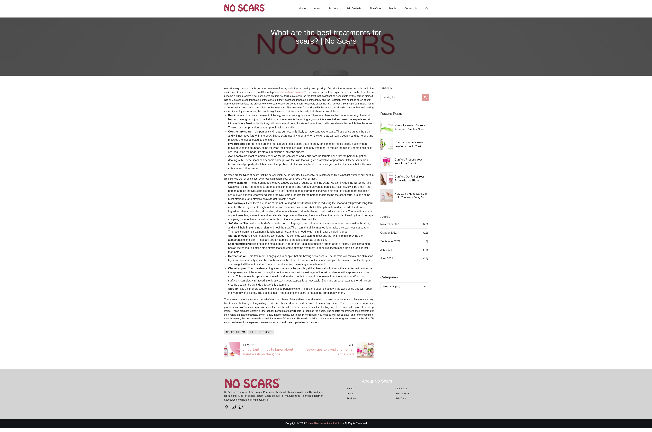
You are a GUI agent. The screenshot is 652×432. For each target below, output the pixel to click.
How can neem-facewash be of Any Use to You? (410, 144)
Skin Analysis (353, 8)
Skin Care (375, 8)
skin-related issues (261, 332)
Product (333, 8)
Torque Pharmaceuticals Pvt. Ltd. (323, 423)
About (317, 8)
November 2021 (390, 224)
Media (392, 8)
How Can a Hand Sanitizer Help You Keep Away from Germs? (411, 196)
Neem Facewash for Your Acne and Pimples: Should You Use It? (411, 127)
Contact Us (410, 8)
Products (351, 398)
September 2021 (390, 241)
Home (302, 8)
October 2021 (388, 232)
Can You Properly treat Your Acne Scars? (408, 161)
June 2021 (386, 258)
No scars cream (235, 332)
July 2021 (386, 250)
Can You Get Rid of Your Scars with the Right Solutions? (409, 178)
